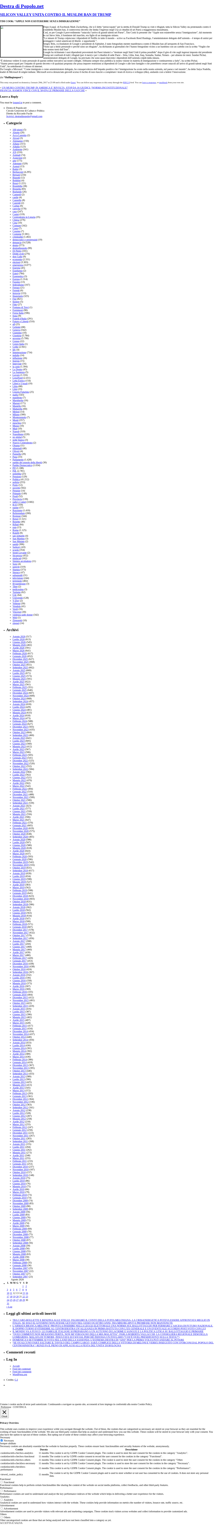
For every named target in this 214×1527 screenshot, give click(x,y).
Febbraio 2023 (20, 755)
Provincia (17, 499)
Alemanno (18, 141)
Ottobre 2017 (19, 935)
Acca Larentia (19, 135)
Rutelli (16, 533)
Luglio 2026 (19, 639)
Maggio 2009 (19, 1220)
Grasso (16, 341)
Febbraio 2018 (20, 924)
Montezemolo (19, 417)
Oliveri (16, 451)
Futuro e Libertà (21, 321)
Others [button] (3, 1514)
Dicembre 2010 (20, 1166)
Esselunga (18, 270)
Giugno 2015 (19, 1014)
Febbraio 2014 (20, 1059)
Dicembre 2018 (20, 896)
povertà (16, 487)
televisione (18, 578)
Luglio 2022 (19, 774)
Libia (15, 386)
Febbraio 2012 (20, 1127)
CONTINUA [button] (19, 1407)
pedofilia (17, 473)
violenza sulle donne (23, 614)
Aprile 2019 (18, 884)
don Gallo (17, 256)
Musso (16, 425)
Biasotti (16, 177)
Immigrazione (19, 352)
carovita (16, 208)
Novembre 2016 (21, 966)
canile (15, 197)
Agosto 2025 (19, 670)
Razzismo (17, 510)
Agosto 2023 (19, 738)
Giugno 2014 (19, 1048)
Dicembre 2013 (20, 1065)
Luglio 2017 (19, 944)
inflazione (17, 358)
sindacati (17, 558)
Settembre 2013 (20, 1073)
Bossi (15, 183)
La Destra (17, 369)
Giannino (17, 332)
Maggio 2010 (19, 1186)
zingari (16, 623)
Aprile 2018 (18, 918)
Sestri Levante (20, 552)
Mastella (17, 406)
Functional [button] (5, 1479)
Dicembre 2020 (20, 828)
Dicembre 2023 (20, 726)
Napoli (16, 431)
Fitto (15, 304)
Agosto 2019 (19, 873)
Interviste (17, 363)
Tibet (15, 586)
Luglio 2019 (19, 876)
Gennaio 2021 (20, 825)
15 (23, 1293)
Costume (17, 234)
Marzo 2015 (19, 1023)
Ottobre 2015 (19, 1003)
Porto (15, 485)
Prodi (15, 496)
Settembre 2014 (20, 1039)
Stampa (16, 569)
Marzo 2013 (19, 1090)
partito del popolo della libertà (27, 462)
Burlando (17, 191)
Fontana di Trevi (21, 307)
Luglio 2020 (19, 842)
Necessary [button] (5, 1437)
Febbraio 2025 (20, 687)
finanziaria (18, 296)
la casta (16, 366)
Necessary (9, 1440)
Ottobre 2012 (19, 1104)
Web (15, 617)
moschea (17, 423)
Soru (15, 564)
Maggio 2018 (19, 915)
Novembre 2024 (21, 695)
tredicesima (18, 589)
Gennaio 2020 (20, 859)
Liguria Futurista (21, 392)
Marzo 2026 (19, 650)
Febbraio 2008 (20, 1262)
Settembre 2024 (20, 701)
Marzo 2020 (19, 853)
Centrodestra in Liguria (24, 217)
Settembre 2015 (20, 1006)
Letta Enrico (19, 380)
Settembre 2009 (20, 1209)
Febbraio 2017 (20, 958)
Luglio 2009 (19, 1214)
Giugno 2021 (19, 811)
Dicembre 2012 (20, 1099)
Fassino (16, 282)
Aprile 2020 (18, 851)
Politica (16, 479)
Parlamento (18, 459)
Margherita (18, 400)
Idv (14, 349)
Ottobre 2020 (19, 834)
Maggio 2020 (19, 848)
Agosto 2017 (19, 941)
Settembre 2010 (20, 1175)
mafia (15, 394)
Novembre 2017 (21, 932)
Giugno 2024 (19, 710)
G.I (16, 1379)
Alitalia (16, 146)
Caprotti (17, 203)
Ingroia (16, 361)
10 (8, 1293)
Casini (16, 214)
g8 (14, 324)
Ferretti (16, 290)
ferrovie (16, 293)
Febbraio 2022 (20, 788)
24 (8, 1300)
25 (11, 1300)
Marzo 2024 (19, 718)
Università (18, 597)
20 (17, 1296)
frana (15, 315)
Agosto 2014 (19, 1042)
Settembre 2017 (20, 938)
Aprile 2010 (18, 1189)
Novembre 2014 (21, 1034)
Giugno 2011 (19, 1149)
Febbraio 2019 (20, 890)
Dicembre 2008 (20, 1234)
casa (15, 211)
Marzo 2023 (19, 752)
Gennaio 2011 (19, 1164)
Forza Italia (18, 313)
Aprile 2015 (18, 1020)
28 (20, 1300)
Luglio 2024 (19, 707)
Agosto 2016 (19, 975)
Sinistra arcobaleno (22, 561)
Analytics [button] (4, 1496)
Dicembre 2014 (20, 1031)
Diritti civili (18, 253)
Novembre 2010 (21, 1169)
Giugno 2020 (19, 845)
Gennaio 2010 (20, 1197)
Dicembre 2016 (20, 963)
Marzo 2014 (19, 1056)
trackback (163, 82)
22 (23, 1296)
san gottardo (19, 535)
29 (23, 1300)
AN (14, 152)
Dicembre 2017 (20, 929)
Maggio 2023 (19, 746)
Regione (17, 516)
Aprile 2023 (18, 749)
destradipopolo (20, 248)
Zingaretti (17, 620)
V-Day (16, 600)
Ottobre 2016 (19, 969)
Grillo (15, 346)
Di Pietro (17, 251)
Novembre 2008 (21, 1237)
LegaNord (18, 378)
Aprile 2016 (18, 986)
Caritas (16, 205)
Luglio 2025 (19, 673)
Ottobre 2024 (19, 698)
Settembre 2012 (20, 1107)
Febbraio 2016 (20, 992)
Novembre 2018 (21, 898)
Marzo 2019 (19, 887)
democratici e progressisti (25, 239)
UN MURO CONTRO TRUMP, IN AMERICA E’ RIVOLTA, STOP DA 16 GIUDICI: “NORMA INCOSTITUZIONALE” (65, 87)
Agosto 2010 (19, 1178)
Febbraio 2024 (20, 721)
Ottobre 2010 (19, 1172)
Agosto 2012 (19, 1110)
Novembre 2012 (21, 1102)
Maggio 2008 (19, 1254)
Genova (16, 330)
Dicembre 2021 (20, 794)
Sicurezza (17, 555)
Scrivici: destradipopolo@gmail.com (24, 116)
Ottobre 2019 (19, 867)
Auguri (16, 166)
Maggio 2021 (19, 814)
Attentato (17, 163)
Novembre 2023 (21, 729)
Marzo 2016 (19, 989)
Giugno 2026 (19, 642)
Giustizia (17, 335)
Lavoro (16, 375)
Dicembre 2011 (20, 1133)
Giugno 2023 (19, 743)
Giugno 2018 (19, 913)
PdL (15, 471)
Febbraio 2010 (20, 1195)
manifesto (17, 397)
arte (14, 160)
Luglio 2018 (19, 910)
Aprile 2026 (18, 647)
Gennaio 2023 (20, 757)
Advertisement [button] (7, 1505)
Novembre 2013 (21, 1068)
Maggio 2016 (19, 983)
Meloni (16, 411)
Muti (15, 428)
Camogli (17, 194)
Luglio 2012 (19, 1113)
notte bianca (18, 440)
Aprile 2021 (18, 817)
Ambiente (17, 149)
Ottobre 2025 (19, 664)
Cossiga (16, 231)
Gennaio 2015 (20, 1028)
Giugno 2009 (19, 1217)
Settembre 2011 (20, 1141)
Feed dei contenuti (22, 1369)
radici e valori (19, 502)
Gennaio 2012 (20, 1130)
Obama (16, 445)
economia (17, 259)
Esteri (73, 82)
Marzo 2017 (19, 955)
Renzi (15, 519)
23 (27, 1296)
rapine (16, 507)
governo (17, 338)
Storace (16, 572)
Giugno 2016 (19, 980)
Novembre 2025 (21, 662)
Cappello (17, 200)
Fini (14, 299)
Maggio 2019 (19, 882)
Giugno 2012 (19, 1116)
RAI (15, 504)
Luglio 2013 (19, 1079)
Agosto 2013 (19, 1076)
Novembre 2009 (21, 1203)
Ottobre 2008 (19, 1240)
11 (11, 1293)
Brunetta (17, 189)
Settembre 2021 (20, 803)
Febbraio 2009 (20, 1228)
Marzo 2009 (19, 1226)
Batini (15, 169)
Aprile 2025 (18, 681)
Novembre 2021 (21, 797)
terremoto (17, 581)
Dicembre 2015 (20, 997)
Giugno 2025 (19, 676)
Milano (16, 414)
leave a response (149, 82)
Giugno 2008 (19, 1251)
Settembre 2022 (20, 769)
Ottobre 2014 (19, 1037)
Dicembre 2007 (20, 1268)
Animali (17, 155)
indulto (16, 355)
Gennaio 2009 (20, 1231)
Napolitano (18, 434)
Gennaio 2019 (20, 893)
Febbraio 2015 (20, 1025)
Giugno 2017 (19, 946)
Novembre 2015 (21, 1000)
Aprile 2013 (18, 1087)
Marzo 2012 (19, 1124)
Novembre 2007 (21, 1271)
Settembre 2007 (20, 1276)
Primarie (17, 493)
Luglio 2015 (19, 1011)
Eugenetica (18, 276)
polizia (16, 482)
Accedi (16, 1366)
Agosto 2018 (19, 907)
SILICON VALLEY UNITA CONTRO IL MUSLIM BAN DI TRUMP (55, 15)
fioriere (16, 301)
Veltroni (16, 603)
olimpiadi (17, 448)
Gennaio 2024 (20, 724)
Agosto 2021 (19, 805)
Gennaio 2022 (20, 791)
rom (14, 527)
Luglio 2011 (19, 1147)
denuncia (17, 242)
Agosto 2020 (19, 839)
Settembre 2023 (20, 735)
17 (8, 1296)
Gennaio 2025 (20, 690)
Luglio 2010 (19, 1180)
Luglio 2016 (19, 977)
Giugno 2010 (19, 1183)
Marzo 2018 (19, 921)
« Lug (9, 1306)
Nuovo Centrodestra (23, 442)
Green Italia (18, 344)
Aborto (16, 132)
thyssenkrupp (19, 583)
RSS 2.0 (126, 82)
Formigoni (18, 310)
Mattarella (17, 409)
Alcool (16, 138)
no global (17, 437)
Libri (15, 389)
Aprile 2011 (18, 1155)
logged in (17, 102)
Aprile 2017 (18, 952)
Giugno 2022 (19, 777)
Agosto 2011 (19, 1144)
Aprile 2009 (18, 1223)
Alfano (16, 143)
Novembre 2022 (21, 763)
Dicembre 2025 (20, 659)
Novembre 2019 (21, 865)
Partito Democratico (22, 465)
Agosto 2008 (19, 1245)
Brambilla (17, 186)
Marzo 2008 (19, 1259)
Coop (15, 228)
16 (27, 1293)
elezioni (16, 262)
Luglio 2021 (19, 808)
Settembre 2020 (20, 836)
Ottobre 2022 (19, 766)
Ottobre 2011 (19, 1138)
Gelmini (17, 327)
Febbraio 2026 (20, 653)
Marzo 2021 (19, 819)
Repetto (16, 521)
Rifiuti (16, 524)
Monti (15, 420)
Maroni (16, 403)
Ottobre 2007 (19, 1274)
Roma (15, 530)
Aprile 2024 (18, 715)
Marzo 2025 (19, 684)
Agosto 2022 (19, 772)
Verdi (15, 609)
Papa (15, 456)
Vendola (17, 606)
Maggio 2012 (19, 1118)
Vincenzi (17, 612)
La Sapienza (19, 372)
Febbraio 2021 (20, 822)
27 (17, 1300)
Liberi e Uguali (20, 383)
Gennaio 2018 (20, 927)
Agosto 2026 (19, 636)
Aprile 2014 (18, 1054)
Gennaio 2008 (20, 1265)
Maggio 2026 (19, 645)
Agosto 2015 (19, 1008)
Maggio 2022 (19, 780)
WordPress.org (20, 1374)
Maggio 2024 (19, 712)
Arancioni (17, 158)
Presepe (16, 490)
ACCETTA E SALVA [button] (11, 1523)
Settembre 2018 (20, 904)
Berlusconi (18, 172)
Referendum (19, 513)
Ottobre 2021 (19, 800)
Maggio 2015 (19, 1017)
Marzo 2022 (19, 786)
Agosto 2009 (19, 1212)
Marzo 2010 (19, 1192)
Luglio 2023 (19, 741)
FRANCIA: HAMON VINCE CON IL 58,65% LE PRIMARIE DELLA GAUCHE (42, 90)
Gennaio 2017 (20, 961)
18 (11, 1296)
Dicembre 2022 (20, 760)
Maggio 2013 (19, 1085)
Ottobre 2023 (19, 732)
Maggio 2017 (19, 949)
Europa (16, 279)
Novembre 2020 (21, 831)
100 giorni (18, 129)
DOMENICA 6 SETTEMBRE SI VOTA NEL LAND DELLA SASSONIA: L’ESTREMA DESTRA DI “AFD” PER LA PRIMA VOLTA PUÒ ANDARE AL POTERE (98, 1340)
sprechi (16, 566)
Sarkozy (17, 547)
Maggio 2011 (19, 1152)
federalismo (18, 284)
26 (14, 1300)
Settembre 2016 (20, 972)
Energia (16, 268)
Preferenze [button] (6, 1407)
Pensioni (17, 476)
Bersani (16, 174)
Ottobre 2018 (19, 901)
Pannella (17, 454)
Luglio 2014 (19, 1045)
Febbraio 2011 (20, 1161)
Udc (15, 595)
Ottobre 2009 (19, 1206)
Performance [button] (6, 1488)
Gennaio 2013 (20, 1096)
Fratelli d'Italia (20, 318)
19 (14, 1296)
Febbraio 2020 (20, 856)
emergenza (18, 265)
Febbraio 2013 (20, 1093)
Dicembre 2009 (20, 1200)
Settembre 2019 (20, 870)
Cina (15, 222)
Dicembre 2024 (20, 693)
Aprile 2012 (18, 1121)
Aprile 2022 (18, 783)
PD (14, 468)
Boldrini (17, 180)
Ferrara (16, 287)
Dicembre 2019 (20, 862)
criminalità (18, 236)
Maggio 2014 (19, 1051)
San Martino (19, 538)
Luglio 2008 (19, 1248)
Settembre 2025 (20, 667)
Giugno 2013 (19, 1082)
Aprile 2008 (18, 1257)
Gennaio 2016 (20, 994)
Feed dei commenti (22, 1371)
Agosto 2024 (19, 704)
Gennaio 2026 (20, 656)
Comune (17, 225)
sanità (15, 544)
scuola (16, 550)
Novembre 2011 (21, 1135)
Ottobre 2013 (19, 1070)
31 (8, 1303)
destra (15, 245)
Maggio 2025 (19, 678)
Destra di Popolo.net (22, 6)
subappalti (18, 575)
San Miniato (19, 541)
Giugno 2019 (19, 879)
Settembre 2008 (20, 1243)
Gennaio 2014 (20, 1062)
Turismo (17, 592)
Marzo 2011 (18, 1158)
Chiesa (16, 220)
